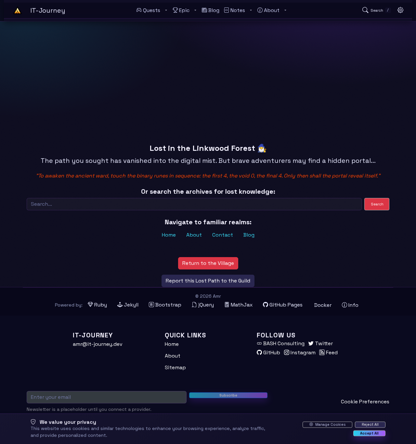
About (194, 234)
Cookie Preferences (365, 401)
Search (377, 204)
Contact (222, 234)
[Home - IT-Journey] (17, 10)
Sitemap (175, 367)
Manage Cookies (329, 424)
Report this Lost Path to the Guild (208, 280)
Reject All (370, 424)
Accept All (369, 433)
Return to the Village (208, 263)
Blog (248, 234)
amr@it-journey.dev (98, 344)
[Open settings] (400, 10)
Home (169, 234)
